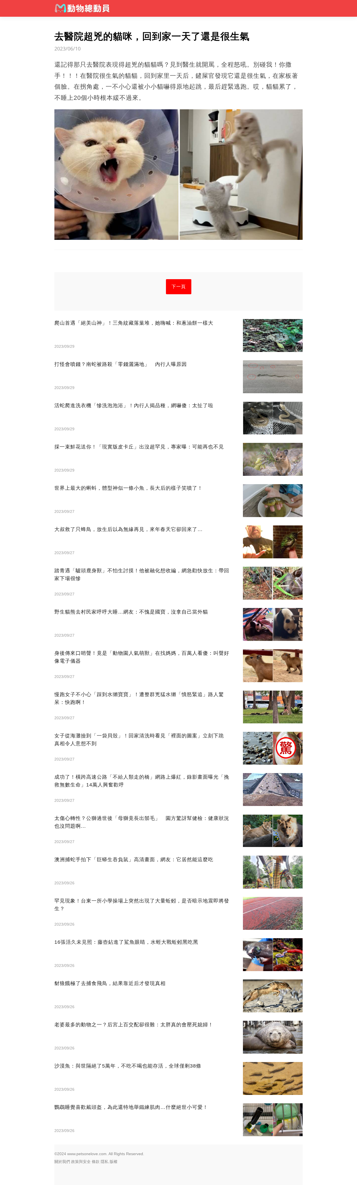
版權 (113, 1161)
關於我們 (62, 1161)
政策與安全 (81, 1161)
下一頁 (179, 286)
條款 (96, 1161)
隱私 (104, 1161)
